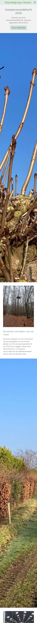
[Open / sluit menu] (34, 2)
